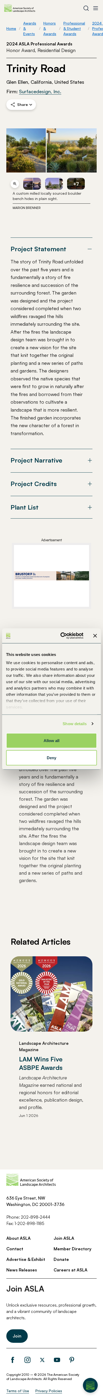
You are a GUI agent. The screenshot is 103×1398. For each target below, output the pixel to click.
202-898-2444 (35, 1217)
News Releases (21, 1270)
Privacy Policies (48, 1390)
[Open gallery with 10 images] (51, 150)
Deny (51, 758)
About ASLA (18, 1238)
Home (11, 28)
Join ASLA (64, 1238)
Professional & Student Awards (74, 28)
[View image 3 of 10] (54, 184)
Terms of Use (17, 1390)
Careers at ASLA (70, 1270)
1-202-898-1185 (29, 1223)
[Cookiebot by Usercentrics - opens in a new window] (62, 635)
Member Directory (72, 1248)
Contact (14, 1248)
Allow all (52, 740)
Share (22, 104)
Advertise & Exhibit (25, 1259)
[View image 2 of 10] (32, 184)
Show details (75, 723)
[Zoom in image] (15, 184)
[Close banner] (95, 635)
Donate (61, 1259)
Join (17, 1336)
